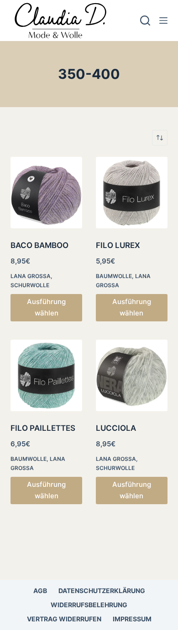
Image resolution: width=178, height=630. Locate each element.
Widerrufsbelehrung (89, 605)
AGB (40, 590)
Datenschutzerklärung (101, 590)
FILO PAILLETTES (42, 428)
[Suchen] (145, 20)
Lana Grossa (30, 276)
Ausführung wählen (46, 307)
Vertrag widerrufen (64, 619)
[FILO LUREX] (132, 192)
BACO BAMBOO (39, 245)
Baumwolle (114, 276)
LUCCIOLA (116, 428)
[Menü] (163, 20)
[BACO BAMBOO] (46, 192)
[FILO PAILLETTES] (46, 375)
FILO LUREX (118, 245)
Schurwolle (29, 285)
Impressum (132, 619)
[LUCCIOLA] (132, 375)
